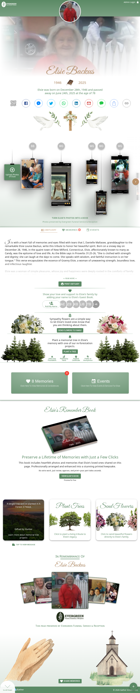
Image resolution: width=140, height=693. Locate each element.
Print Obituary (71, 284)
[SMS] (101, 103)
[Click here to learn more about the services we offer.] (70, 617)
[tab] (48, 230)
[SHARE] (114, 103)
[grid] (70, 183)
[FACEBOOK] (26, 103)
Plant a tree (70, 352)
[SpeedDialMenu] (133, 686)
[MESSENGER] (38, 103)
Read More (70, 278)
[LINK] (126, 103)
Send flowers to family (70, 330)
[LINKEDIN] (76, 103)
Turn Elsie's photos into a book (70, 218)
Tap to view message (25, 545)
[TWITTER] (51, 103)
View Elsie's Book (70, 476)
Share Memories (71, 681)
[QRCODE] (13, 103)
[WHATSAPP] (64, 103)
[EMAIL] (89, 103)
